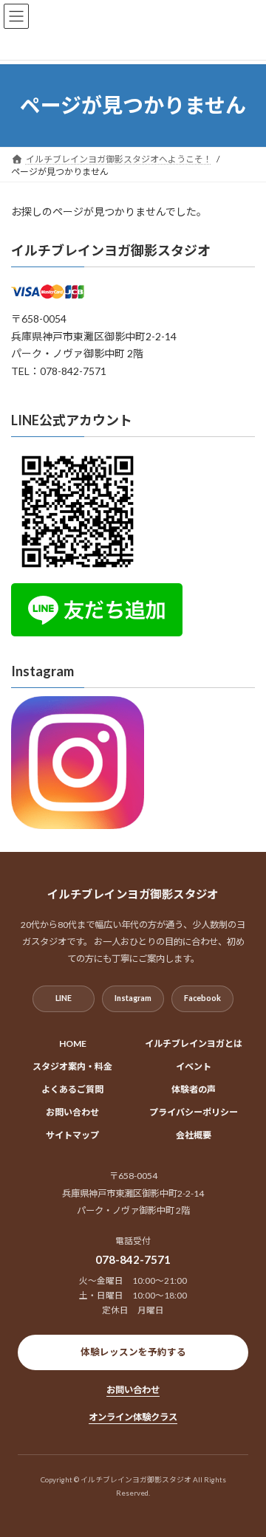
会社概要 (193, 1135)
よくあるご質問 (72, 1089)
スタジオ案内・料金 (72, 1066)
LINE (63, 998)
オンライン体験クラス (133, 1417)
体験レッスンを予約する (133, 1352)
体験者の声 (193, 1089)
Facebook (202, 998)
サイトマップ (72, 1135)
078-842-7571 (133, 1259)
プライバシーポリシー (193, 1112)
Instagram (133, 998)
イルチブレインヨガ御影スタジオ (111, 250)
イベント (193, 1066)
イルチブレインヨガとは (193, 1043)
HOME (72, 1043)
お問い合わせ (72, 1112)
